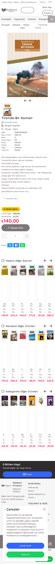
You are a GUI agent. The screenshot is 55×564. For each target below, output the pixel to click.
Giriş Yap (47, 7)
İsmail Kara (14, 374)
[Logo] (9, 10)
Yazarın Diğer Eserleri (18, 260)
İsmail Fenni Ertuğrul (23, 374)
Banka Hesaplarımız (29, 2)
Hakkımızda (33, 487)
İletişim (16, 2)
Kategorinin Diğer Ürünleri (21, 391)
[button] (4, 236)
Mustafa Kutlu (10, 122)
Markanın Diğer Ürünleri (19, 326)
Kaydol (47, 13)
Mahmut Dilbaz (5, 374)
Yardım (31, 497)
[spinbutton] (15, 236)
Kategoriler (44, 19)
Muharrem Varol (50, 374)
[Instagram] (50, 544)
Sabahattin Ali (32, 440)
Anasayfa (6, 19)
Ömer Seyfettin (5, 440)
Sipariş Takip (7, 2)
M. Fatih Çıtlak (41, 440)
